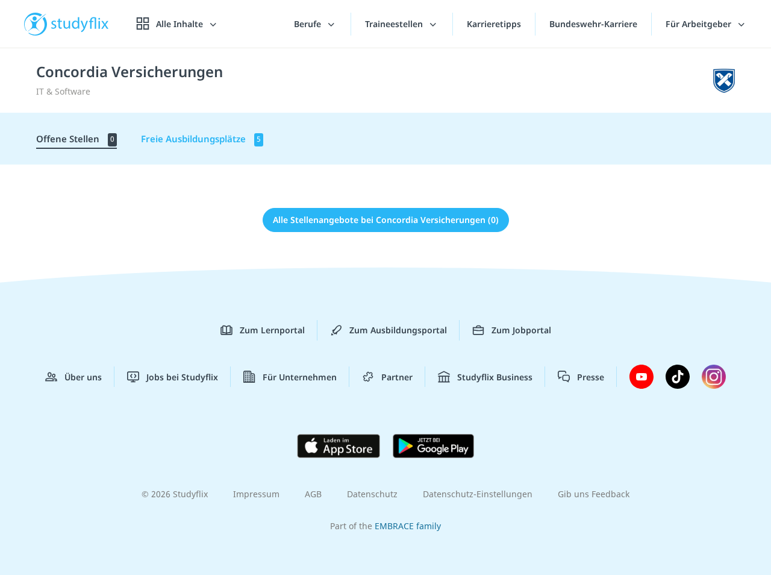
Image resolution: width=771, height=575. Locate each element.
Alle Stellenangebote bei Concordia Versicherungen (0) (386, 219)
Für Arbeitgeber (700, 24)
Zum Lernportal (272, 330)
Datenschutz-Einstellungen (477, 494)
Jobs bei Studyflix (182, 377)
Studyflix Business (494, 377)
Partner (397, 377)
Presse (590, 377)
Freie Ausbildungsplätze (201, 139)
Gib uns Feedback (593, 494)
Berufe (308, 24)
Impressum (256, 494)
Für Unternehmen (300, 377)
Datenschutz (372, 494)
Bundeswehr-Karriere (593, 24)
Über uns (83, 377)
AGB (313, 494)
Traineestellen (395, 24)
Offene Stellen (75, 139)
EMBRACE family (408, 526)
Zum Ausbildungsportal (398, 330)
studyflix (80, 24)
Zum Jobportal (521, 330)
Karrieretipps (494, 24)
